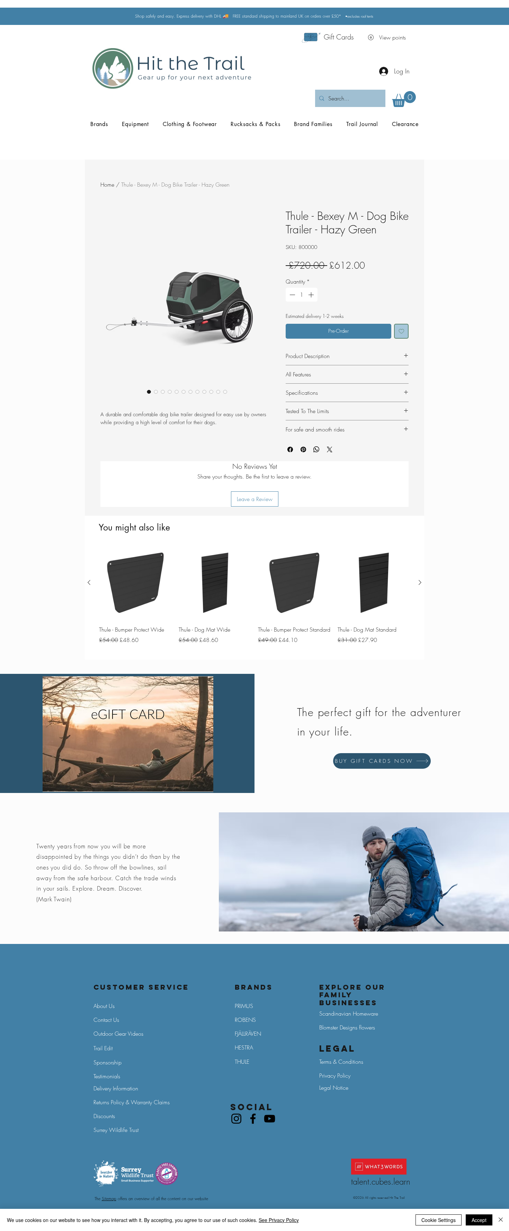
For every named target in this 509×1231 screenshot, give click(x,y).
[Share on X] (329, 449)
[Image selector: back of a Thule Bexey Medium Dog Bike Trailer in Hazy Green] (155, 391)
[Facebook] (253, 1118)
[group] (254, 600)
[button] (404, 99)
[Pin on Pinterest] (303, 449)
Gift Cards (339, 37)
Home (107, 184)
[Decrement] (291, 294)
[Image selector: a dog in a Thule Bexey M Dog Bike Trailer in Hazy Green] (211, 391)
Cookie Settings (438, 1219)
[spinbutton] (301, 294)
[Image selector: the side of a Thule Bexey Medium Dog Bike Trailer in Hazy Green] (162, 391)
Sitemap (109, 1199)
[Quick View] (135, 582)
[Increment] (311, 294)
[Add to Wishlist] (401, 331)
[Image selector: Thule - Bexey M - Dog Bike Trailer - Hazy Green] (148, 391)
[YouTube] (269, 1118)
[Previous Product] (89, 582)
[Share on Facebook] (290, 449)
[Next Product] (420, 582)
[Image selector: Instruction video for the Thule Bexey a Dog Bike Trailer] (225, 391)
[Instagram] (236, 1118)
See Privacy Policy (279, 1219)
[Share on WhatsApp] (316, 449)
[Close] (501, 1219)
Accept (479, 1219)
